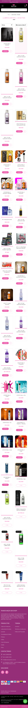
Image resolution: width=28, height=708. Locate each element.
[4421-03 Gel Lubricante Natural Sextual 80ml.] (24, 311)
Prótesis (3, 637)
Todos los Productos (5, 626)
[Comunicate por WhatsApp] (25, 701)
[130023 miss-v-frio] (24, 401)
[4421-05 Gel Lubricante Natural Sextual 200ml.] (10, 343)
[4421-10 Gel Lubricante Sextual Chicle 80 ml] (24, 96)
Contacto (17, 626)
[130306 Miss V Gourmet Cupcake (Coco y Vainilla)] (10, 200)
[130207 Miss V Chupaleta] (24, 370)
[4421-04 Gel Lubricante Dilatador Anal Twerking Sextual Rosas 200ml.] (10, 375)
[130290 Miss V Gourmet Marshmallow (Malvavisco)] (24, 200)
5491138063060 (7, 654)
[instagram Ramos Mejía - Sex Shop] (2, 672)
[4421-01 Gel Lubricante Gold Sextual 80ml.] (24, 227)
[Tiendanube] (5, 702)
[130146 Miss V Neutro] (10, 485)
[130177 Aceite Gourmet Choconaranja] (10, 311)
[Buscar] (25, 9)
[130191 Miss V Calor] (24, 457)
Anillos (2, 639)
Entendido (24, 706)
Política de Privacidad (20, 631)
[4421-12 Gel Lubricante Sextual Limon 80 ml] (24, 63)
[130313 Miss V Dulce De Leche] (24, 172)
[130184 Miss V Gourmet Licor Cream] (24, 283)
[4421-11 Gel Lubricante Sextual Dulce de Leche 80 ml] (10, 104)
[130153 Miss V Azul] (10, 456)
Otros (2, 647)
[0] (25, 6)
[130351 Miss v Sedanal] (10, 51)
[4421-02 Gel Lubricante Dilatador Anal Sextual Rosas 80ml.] (24, 338)
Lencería (3, 631)
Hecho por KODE (5, 692)
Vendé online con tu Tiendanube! (8, 691)
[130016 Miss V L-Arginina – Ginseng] (24, 430)
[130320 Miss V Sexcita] (10, 172)
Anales (2, 644)
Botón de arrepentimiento (6, 700)
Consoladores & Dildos (6, 634)
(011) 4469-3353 (7, 657)
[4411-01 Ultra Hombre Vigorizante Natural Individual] (10, 256)
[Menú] (2, 6)
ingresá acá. (21, 699)
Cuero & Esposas (5, 642)
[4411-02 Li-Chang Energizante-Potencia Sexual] (10, 278)
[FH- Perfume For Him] (10, 226)
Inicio (9, 14)
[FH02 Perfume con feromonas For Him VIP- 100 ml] (24, 131)
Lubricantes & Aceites (6, 629)
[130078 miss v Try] (10, 429)
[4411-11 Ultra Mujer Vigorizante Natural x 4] (24, 254)
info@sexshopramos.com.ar (9, 659)
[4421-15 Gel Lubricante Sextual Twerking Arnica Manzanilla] (10, 145)
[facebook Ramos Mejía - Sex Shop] (6, 672)
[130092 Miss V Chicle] (10, 403)
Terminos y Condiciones (20, 629)
